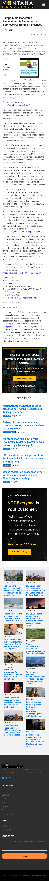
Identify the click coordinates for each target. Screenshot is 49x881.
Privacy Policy (8, 830)
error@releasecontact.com (14, 326)
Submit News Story (24, 379)
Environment (7, 810)
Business (5, 795)
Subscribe (24, 856)
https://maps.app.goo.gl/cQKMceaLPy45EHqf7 (22, 273)
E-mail (4, 848)
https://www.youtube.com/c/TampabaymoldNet (23, 231)
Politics (5, 791)
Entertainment (7, 814)
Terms (4, 826)
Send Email (12, 283)
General (5, 806)
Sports (4, 798)
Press (4, 802)
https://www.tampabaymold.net (23, 298)
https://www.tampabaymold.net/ (16, 105)
